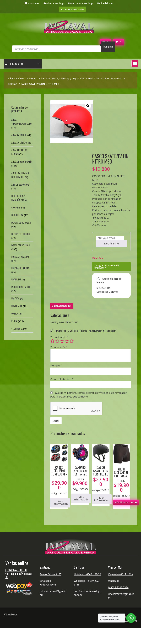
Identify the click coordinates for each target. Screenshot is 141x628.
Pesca (14, 321)
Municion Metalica (20, 287)
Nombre (56, 365)
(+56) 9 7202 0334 (118, 587)
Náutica (15, 298)
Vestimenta (17, 328)
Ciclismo (113, 291)
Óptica (14, 313)
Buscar (108, 47)
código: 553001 (59, 480)
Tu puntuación (59, 337)
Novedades (16, 306)
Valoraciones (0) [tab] (61, 305)
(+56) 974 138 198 (16, 570)
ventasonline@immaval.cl (18, 575)
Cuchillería (17, 215)
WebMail (12, 614)
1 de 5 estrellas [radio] (52, 341)
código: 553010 (100, 478)
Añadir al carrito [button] (124, 502)
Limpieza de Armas (20, 268)
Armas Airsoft (18, 135)
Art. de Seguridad (20, 184)
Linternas (16, 279)
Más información (60, 502)
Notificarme (111, 243)
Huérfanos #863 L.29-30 (87, 574)
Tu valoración (59, 347)
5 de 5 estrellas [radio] (72, 341)
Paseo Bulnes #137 (50, 574)
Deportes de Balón (21, 222)
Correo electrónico (61, 379)
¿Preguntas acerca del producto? (106, 266)
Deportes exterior (20, 234)
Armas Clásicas (19, 142)
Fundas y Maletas (20, 256)
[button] (134, 63)
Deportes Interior (20, 245)
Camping (15, 207)
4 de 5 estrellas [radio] (67, 341)
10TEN (80, 479)
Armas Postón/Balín (21, 161)
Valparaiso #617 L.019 (120, 574)
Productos (16, 63)
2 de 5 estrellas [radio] (57, 341)
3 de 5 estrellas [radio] (62, 341)
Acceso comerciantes (72, 9)
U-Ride (121, 481)
